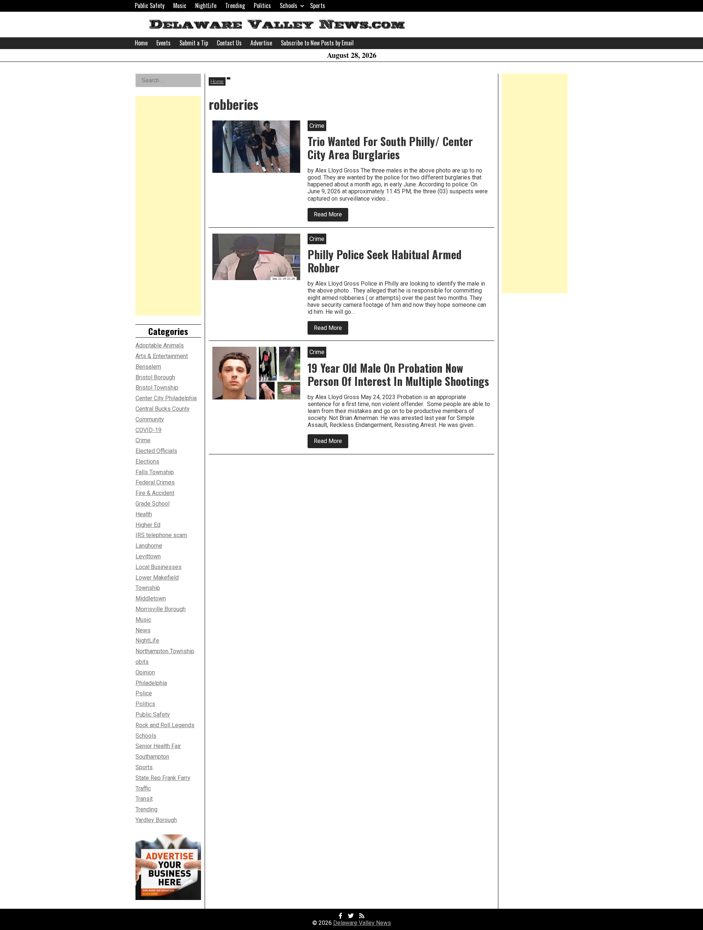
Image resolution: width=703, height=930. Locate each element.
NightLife (205, 5)
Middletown (150, 598)
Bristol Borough (155, 377)
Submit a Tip (193, 42)
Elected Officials (156, 450)
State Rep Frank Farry (162, 777)
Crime (142, 440)
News (142, 630)
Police (143, 693)
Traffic (143, 788)
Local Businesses (158, 566)
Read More (331, 216)
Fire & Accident (154, 493)
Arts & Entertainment (161, 356)
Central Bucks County (162, 408)
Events (163, 42)
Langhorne (148, 545)
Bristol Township (156, 387)
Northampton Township (164, 651)
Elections (147, 461)
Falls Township (154, 472)
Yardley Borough (156, 819)
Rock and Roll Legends (164, 725)
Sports (317, 5)
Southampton (152, 756)
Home (141, 42)
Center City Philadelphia (166, 398)
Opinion (145, 672)
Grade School (152, 503)
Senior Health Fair (158, 746)
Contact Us (229, 42)
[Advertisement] (168, 206)
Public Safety (149, 5)
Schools (288, 5)
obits (142, 661)
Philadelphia (151, 683)
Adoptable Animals (159, 345)
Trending (235, 5)
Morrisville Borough (160, 609)
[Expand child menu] (302, 6)
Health (143, 514)
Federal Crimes (155, 482)
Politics (262, 5)
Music (179, 5)
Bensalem (148, 366)
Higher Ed (147, 524)
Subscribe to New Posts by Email (317, 42)
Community (149, 419)
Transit (144, 798)
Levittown (148, 556)
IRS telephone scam (161, 535)
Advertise (261, 42)
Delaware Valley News (362, 922)
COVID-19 (148, 430)
